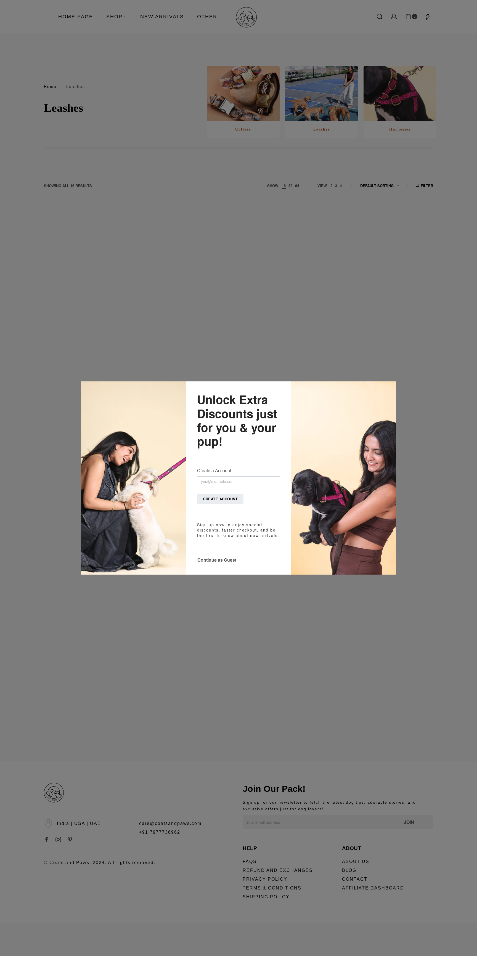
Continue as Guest (216, 560)
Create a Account (214, 470)
